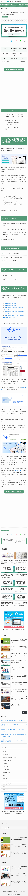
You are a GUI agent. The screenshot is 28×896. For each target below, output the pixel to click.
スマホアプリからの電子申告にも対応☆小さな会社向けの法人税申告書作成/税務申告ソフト (15, 116)
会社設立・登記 (6, 772)
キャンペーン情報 (7, 760)
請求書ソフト (6, 787)
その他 (4, 751)
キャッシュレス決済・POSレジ (10, 757)
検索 (24, 712)
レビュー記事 (6, 769)
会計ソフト (5, 775)
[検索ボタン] (26, 1)
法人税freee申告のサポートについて (13, 124)
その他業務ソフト (7, 754)
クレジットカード (7, 763)
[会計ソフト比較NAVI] (14, 1)
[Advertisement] (14, 90)
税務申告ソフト (5, 16)
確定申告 (5, 778)
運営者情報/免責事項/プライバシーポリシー (11, 891)
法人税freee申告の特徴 (10, 120)
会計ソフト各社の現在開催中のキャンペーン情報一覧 (13, 720)
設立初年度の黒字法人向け (10, 303)
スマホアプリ (6, 766)
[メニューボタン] (1, 1)
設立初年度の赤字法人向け (10, 305)
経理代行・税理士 (7, 784)
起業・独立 (5, 789)
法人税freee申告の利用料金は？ (12, 122)
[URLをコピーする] (25, 41)
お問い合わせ (22, 891)
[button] (3, 41)
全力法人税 (18, 470)
